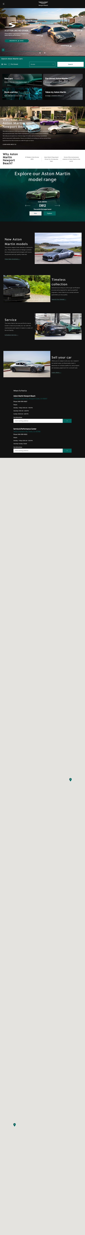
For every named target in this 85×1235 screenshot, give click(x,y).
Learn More (56, 372)
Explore (49, 213)
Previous (40, 53)
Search (70, 64)
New (5, 64)
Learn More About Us (9, 144)
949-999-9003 (22, 434)
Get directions (17, 417)
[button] (14, 1124)
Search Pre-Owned (58, 299)
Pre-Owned (14, 64)
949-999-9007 (22, 401)
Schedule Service (11, 335)
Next (45, 53)
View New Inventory (12, 259)
